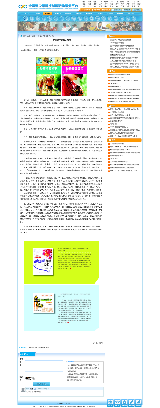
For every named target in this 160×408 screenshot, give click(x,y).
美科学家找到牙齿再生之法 (119, 127)
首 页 (27, 13)
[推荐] (67, 45)
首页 (24, 36)
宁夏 (122, 6)
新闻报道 (48, 13)
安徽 (84, 4)
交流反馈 (131, 13)
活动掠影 (110, 13)
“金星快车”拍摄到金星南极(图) (120, 92)
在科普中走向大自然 (117, 77)
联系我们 (117, 405)
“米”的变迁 (114, 83)
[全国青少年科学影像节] (91, 18)
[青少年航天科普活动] (97, 18)
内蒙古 (106, 2)
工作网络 (99, 13)
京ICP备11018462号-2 (64, 403)
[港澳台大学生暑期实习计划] (61, 18)
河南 (106, 4)
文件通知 (37, 13)
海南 (133, 4)
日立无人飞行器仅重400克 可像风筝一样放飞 (125, 49)
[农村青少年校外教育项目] (73, 18)
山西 (100, 2)
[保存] (77, 45)
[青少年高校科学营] (133, 18)
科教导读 (79, 13)
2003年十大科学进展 (117, 43)
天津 (89, 2)
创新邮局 (107, 10)
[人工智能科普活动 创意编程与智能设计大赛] (67, 18)
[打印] (72, 45)
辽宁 (111, 2)
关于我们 (110, 405)
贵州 (89, 6)
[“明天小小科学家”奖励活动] (37, 18)
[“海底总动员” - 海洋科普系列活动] (121, 18)
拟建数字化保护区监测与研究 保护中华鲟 (124, 58)
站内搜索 (87, 10)
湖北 (111, 4)
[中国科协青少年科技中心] (25, 18)
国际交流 (68, 13)
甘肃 (111, 6)
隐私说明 (124, 405)
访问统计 (138, 405)
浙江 (139, 2)
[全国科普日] (49, 18)
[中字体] (89, 45)
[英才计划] (127, 18)
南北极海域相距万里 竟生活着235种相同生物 (125, 89)
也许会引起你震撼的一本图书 (120, 74)
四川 (84, 6)
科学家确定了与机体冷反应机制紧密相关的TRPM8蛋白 (128, 98)
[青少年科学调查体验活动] (85, 18)
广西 (128, 4)
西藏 (100, 6)
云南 (95, 6)
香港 (133, 6)
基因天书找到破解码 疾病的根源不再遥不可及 (125, 61)
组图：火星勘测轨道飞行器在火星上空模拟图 (125, 52)
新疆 (128, 6)
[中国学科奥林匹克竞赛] (55, 18)
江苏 (133, 2)
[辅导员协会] (115, 18)
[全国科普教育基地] (103, 18)
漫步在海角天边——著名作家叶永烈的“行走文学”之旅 (128, 80)
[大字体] (83, 45)
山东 (100, 4)
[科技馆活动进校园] (79, 18)
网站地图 (131, 405)
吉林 (117, 2)
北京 (84, 2)
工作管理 (97, 10)
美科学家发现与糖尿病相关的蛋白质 (122, 46)
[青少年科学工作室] (109, 18)
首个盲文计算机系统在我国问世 (120, 40)
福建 (89, 4)
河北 (95, 2)
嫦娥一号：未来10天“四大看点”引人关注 (123, 136)
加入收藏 (127, 10)
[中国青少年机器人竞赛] (43, 18)
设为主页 (117, 10)
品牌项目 (58, 13)
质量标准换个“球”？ (117, 86)
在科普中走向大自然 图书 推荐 (38, 347)
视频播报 (120, 13)
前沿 (28, 36)
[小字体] (96, 45)
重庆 (139, 4)
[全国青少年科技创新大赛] (31, 18)
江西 (95, 4)
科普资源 (89, 13)
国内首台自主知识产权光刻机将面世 (122, 133)
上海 (128, 2)
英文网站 (137, 10)
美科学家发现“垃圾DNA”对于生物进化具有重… (126, 64)
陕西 (106, 6)
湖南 (117, 4)
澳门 (139, 6)
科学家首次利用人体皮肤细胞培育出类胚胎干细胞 (126, 95)
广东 (122, 4)
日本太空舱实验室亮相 (117, 55)
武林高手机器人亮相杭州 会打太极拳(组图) (124, 67)
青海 (117, 6)
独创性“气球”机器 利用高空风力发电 (122, 101)
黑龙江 (122, 2)
